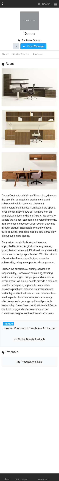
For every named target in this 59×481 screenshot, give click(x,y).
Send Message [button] (33, 46)
